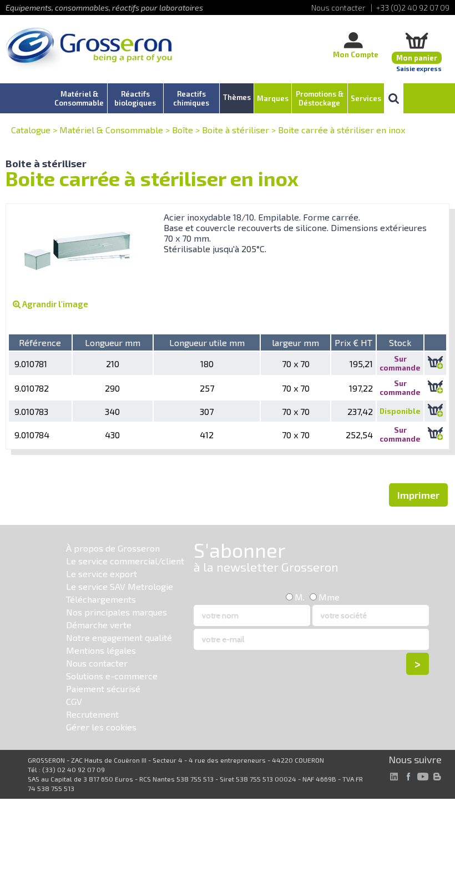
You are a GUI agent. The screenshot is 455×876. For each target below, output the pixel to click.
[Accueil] (89, 50)
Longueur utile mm (207, 342)
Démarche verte (99, 624)
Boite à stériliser (235, 129)
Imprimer (418, 495)
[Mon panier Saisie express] (416, 40)
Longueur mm (112, 342)
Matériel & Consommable (111, 129)
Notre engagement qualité (119, 637)
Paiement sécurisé (103, 688)
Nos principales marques (116, 612)
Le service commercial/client (125, 560)
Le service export (101, 573)
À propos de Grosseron (113, 548)
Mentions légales (101, 650)
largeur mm (295, 342)
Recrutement (92, 714)
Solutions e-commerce (112, 675)
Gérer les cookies (101, 727)
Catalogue (30, 129)
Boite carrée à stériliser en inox (341, 129)
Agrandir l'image (54, 304)
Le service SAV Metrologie (119, 586)
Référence (40, 342)
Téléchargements (101, 599)
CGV (74, 701)
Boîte (182, 129)
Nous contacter (97, 663)
